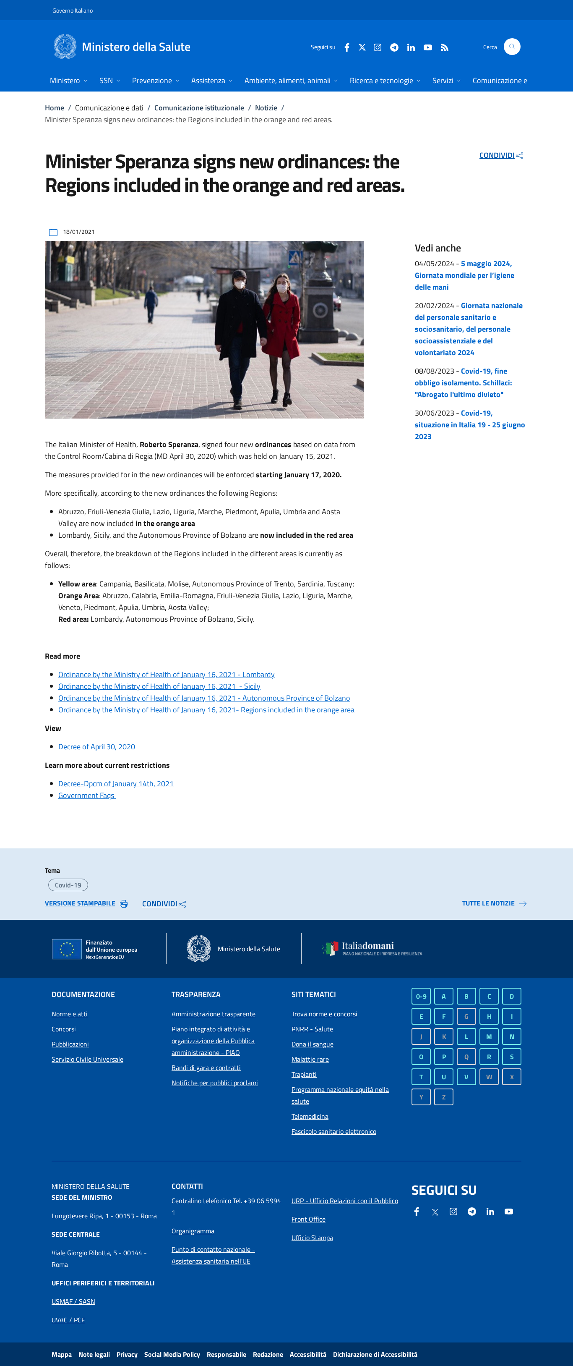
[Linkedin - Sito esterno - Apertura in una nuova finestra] (407, 46)
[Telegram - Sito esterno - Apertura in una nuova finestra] (472, 1211)
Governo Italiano (72, 10)
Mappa (62, 1354)
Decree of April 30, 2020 (96, 746)
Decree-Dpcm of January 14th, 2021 (116, 783)
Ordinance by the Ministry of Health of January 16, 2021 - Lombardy (166, 674)
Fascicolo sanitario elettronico (334, 1131)
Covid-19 (68, 885)
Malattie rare (310, 1059)
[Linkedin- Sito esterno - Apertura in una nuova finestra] (490, 1211)
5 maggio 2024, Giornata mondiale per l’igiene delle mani (464, 275)
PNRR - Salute (312, 1029)
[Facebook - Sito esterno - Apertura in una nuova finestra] (343, 46)
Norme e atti (70, 1014)
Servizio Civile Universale (87, 1059)
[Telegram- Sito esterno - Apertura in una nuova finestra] (391, 46)
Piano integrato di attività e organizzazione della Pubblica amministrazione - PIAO (213, 1040)
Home (54, 107)
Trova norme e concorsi (324, 1014)
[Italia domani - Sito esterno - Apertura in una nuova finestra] (377, 948)
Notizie (266, 107)
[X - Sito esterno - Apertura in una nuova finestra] (362, 46)
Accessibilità (308, 1354)
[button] (512, 46)
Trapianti (304, 1074)
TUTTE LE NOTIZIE (488, 903)
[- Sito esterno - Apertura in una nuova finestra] (509, 1211)
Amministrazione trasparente (213, 1014)
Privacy (127, 1354)
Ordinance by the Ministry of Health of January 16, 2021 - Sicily (159, 686)
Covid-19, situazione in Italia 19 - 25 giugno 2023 (470, 424)
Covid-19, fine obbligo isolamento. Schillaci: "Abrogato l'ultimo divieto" (463, 382)
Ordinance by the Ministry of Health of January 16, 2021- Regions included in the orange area (207, 709)
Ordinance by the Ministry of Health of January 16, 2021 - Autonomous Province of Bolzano (204, 698)
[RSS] (441, 46)
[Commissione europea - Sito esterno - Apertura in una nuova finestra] (95, 949)
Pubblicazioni (70, 1044)
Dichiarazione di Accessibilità (375, 1354)
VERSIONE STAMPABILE (80, 903)
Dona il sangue (312, 1044)
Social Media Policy (172, 1354)
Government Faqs (87, 795)
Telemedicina (310, 1116)
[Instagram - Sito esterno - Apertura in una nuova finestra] (374, 46)
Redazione (268, 1354)
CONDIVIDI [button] (497, 155)
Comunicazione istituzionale (199, 107)
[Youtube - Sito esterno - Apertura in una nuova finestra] (424, 46)
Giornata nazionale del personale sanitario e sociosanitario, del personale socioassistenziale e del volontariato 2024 (469, 329)
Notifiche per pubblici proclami (215, 1083)
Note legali (94, 1354)
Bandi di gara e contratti (206, 1067)
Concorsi (64, 1029)
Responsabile (226, 1354)
